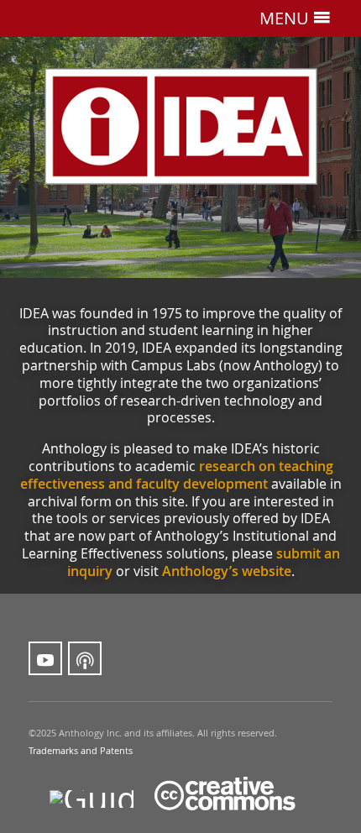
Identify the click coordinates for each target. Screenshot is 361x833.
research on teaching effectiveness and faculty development (176, 475)
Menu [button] (286, 17)
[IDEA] (180, 126)
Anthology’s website (226, 571)
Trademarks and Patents (81, 751)
